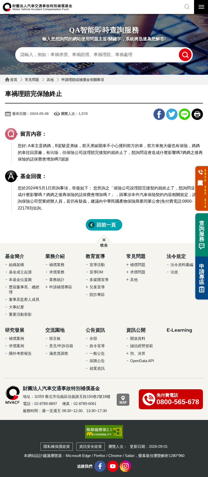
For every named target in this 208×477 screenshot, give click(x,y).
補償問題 (137, 264)
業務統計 (56, 279)
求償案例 (16, 346)
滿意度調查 (58, 353)
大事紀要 (16, 307)
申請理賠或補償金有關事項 (82, 80)
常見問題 (32, 80)
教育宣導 (95, 256)
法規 (174, 272)
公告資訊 (95, 330)
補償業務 (56, 264)
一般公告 (97, 353)
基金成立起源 (20, 272)
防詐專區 (97, 294)
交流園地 (55, 330)
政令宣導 (97, 346)
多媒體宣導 (99, 279)
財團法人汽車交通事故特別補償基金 (37, 7)
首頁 (13, 80)
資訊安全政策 (90, 446)
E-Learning (179, 330)
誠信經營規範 (141, 346)
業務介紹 (55, 256)
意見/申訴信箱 (61, 346)
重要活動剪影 (20, 314)
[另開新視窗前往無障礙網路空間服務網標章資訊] (104, 431)
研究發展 (14, 330)
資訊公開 (136, 330)
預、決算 (137, 353)
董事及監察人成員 (24, 299)
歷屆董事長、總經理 (24, 289)
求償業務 (56, 272)
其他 (50, 80)
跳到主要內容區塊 (10, 1)
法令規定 (176, 256)
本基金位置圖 (20, 279)
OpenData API (142, 361)
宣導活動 (97, 264)
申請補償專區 (60, 287)
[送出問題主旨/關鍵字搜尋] (185, 54)
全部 (93, 338)
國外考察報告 (20, 353)
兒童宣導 (97, 287)
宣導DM (96, 272)
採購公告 (97, 361)
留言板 (55, 338)
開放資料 (137, 338)
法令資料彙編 (181, 264)
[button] (187, 7)
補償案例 (16, 338)
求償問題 (137, 272)
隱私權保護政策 (56, 446)
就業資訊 (97, 368)
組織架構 (16, 264)
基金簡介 (14, 256)
